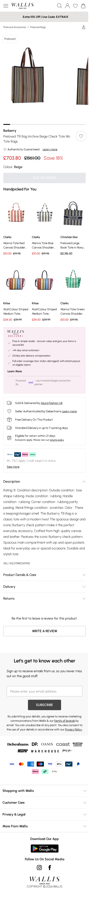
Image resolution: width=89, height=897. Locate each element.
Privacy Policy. (73, 729)
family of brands (64, 721)
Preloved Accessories (14, 27)
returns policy (57, 439)
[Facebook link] (49, 867)
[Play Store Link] (45, 848)
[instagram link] (39, 867)
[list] (44, 78)
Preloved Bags (38, 27)
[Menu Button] (5, 5)
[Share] (83, 27)
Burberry (9, 131)
